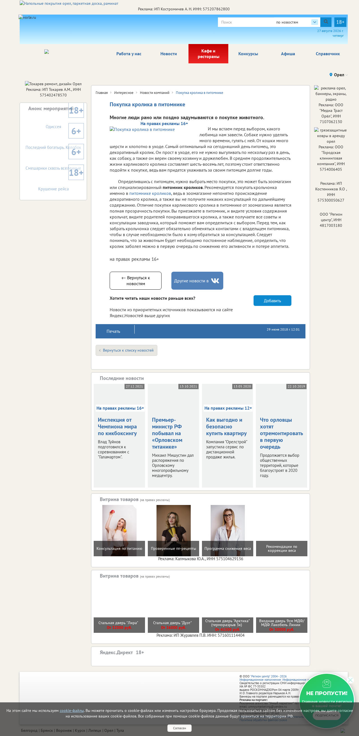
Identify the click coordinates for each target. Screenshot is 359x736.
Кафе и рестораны (208, 53)
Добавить (272, 300)
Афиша (288, 53)
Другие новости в (191, 280)
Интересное (124, 92)
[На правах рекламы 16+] (152, 129)
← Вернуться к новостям (135, 280)
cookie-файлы (72, 710)
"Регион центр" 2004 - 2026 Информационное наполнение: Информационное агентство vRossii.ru (286, 678)
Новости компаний (154, 92)
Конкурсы (248, 53)
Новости (168, 53)
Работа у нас (128, 53)
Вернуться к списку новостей (128, 350)
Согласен (179, 728)
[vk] (215, 281)
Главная (102, 92)
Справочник (328, 53)
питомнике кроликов (150, 193)
